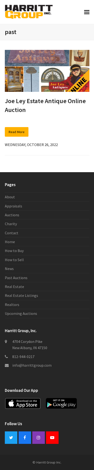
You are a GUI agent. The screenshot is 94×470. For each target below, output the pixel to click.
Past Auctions (16, 277)
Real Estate (14, 286)
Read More (16, 131)
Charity (11, 223)
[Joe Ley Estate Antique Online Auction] (47, 70)
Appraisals (13, 206)
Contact (11, 232)
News (9, 268)
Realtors (12, 304)
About (10, 196)
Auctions (12, 214)
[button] (86, 12)
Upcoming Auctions (21, 313)
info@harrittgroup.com (32, 365)
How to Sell (14, 259)
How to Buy (14, 250)
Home (10, 241)
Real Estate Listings (21, 295)
